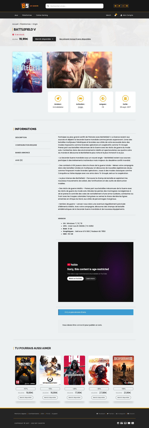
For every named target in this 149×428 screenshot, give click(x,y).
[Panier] (115, 15)
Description (21, 137)
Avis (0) (19, 160)
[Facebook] (115, 5)
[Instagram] (123, 5)
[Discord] (126, 5)
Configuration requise (26, 145)
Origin (35, 24)
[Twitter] (119, 5)
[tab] (32, 137)
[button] (44, 39)
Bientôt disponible (25, 397)
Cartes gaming (42, 15)
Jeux (16, 15)
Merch (108, 15)
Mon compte (127, 15)
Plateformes (27, 15)
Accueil (15, 24)
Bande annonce (22, 153)
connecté (80, 325)
